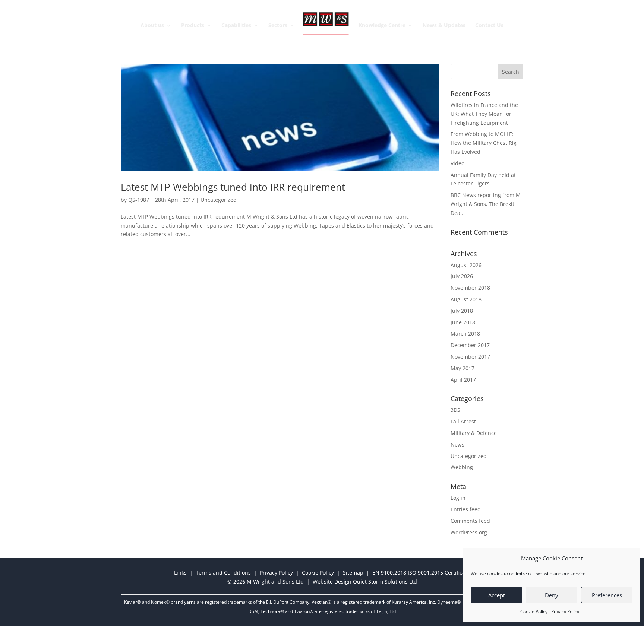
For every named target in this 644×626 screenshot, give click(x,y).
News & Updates (444, 26)
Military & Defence (474, 432)
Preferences (607, 595)
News (457, 444)
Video (457, 163)
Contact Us (489, 26)
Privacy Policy (565, 611)
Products (192, 26)
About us (152, 26)
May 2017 (462, 368)
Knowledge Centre (382, 26)
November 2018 (470, 287)
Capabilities (236, 26)
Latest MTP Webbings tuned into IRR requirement (233, 187)
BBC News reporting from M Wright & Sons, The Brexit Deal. (486, 203)
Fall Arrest (463, 421)
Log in (458, 497)
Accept (496, 595)
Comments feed (470, 520)
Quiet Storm (368, 581)
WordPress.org (469, 532)
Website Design (332, 581)
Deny (551, 595)
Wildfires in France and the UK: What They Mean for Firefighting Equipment (484, 113)
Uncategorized (219, 199)
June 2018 (463, 322)
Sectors (277, 26)
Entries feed (466, 509)
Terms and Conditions (223, 572)
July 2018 (462, 310)
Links (180, 572)
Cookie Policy (533, 611)
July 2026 (462, 276)
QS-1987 (138, 199)
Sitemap (353, 572)
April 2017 (463, 379)
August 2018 (466, 299)
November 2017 (470, 356)
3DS (455, 409)
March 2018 (465, 333)
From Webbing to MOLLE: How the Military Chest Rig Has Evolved (484, 142)
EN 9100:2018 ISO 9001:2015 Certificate (421, 572)
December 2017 (470, 345)
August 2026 (466, 264)
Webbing (462, 467)
